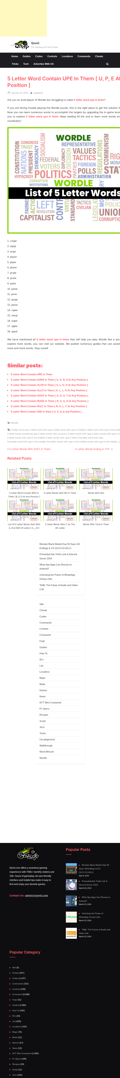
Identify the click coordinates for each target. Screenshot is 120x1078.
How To (43, 653)
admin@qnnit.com (36, 895)
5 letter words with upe (79, 433)
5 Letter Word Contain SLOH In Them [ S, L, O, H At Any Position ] (49, 385)
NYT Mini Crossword (50, 702)
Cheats (99, 56)
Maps (42, 678)
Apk (42, 604)
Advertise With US (44, 64)
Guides (27, 56)
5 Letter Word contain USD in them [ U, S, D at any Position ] (46, 411)
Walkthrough (46, 745)
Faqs (42, 641)
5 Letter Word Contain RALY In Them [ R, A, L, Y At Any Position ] (49, 406)
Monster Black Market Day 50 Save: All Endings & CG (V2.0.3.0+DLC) (94, 869)
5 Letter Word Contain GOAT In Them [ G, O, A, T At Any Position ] (49, 395)
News (43, 696)
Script (43, 721)
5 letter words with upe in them (61, 437)
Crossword (45, 635)
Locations (67, 56)
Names (43, 690)
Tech (26, 64)
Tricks (15, 64)
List (41, 665)
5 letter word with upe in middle (69, 430)
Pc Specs (44, 708)
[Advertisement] (23, 18)
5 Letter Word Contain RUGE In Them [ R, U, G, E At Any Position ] (49, 401)
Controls (52, 56)
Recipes (44, 714)
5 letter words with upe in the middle (25, 437)
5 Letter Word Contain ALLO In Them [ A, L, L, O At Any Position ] (49, 390)
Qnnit (35, 43)
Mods (42, 684)
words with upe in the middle (102, 441)
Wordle (14, 423)
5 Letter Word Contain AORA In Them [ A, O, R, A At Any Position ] (49, 379)
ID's (41, 659)
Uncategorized (47, 739)
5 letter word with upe (40, 430)
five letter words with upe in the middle (66, 441)
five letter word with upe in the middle (26, 441)
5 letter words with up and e (52, 433)
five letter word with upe (90, 437)
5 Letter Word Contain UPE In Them (31, 374)
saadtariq (38, 92)
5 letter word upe (19, 430)
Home (14, 56)
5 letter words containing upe (22, 433)
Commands (84, 56)
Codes (39, 56)
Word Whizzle (47, 751)
